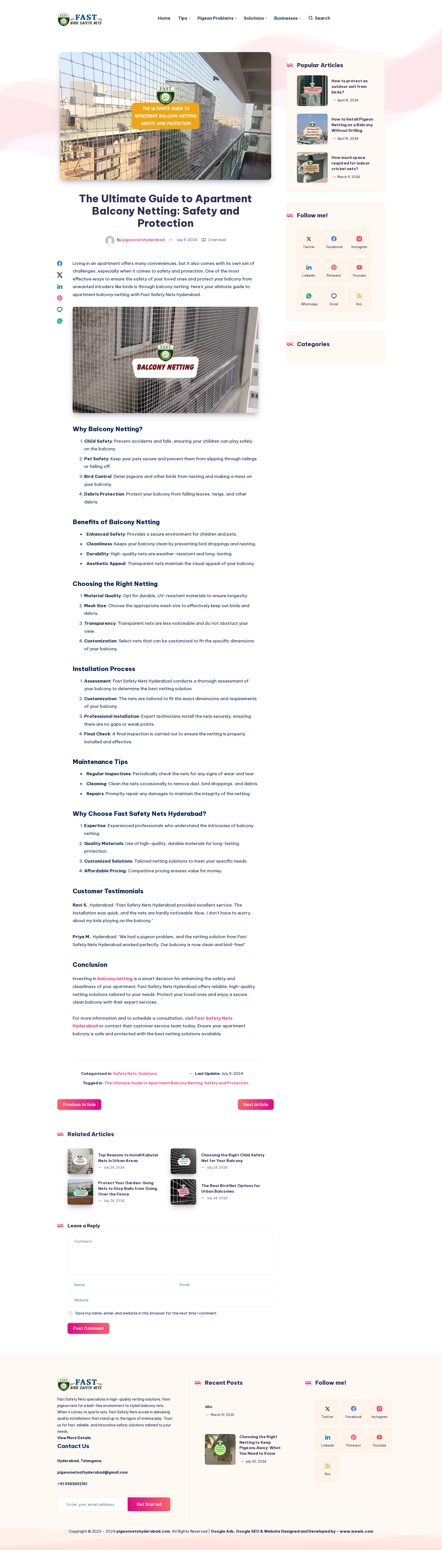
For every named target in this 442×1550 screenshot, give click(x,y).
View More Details (74, 1438)
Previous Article (79, 1104)
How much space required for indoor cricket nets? (351, 163)
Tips (182, 18)
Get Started (149, 1504)
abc (209, 1406)
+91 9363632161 (72, 1484)
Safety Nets (125, 1073)
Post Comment (88, 1328)
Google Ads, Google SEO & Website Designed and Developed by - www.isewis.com (292, 1531)
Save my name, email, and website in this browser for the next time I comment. (146, 1313)
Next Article (256, 1104)
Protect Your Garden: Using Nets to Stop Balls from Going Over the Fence (127, 1188)
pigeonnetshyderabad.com (143, 1531)
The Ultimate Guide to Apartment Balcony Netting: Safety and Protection (176, 1083)
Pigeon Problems (215, 18)
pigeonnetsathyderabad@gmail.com (92, 1472)
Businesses (286, 18)
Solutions (254, 18)
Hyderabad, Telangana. (79, 1461)
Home (164, 18)
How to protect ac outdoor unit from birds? (350, 86)
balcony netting (115, 978)
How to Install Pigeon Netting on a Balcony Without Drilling (352, 125)
